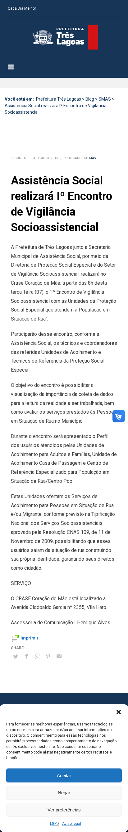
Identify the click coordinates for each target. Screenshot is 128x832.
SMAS (92, 158)
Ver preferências (64, 809)
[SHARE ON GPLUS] (37, 656)
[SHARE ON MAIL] (59, 656)
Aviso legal (71, 823)
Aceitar (64, 775)
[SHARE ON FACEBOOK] (26, 656)
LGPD (54, 823)
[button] (119, 712)
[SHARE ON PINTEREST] (48, 656)
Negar (64, 792)
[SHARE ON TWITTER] (15, 656)
